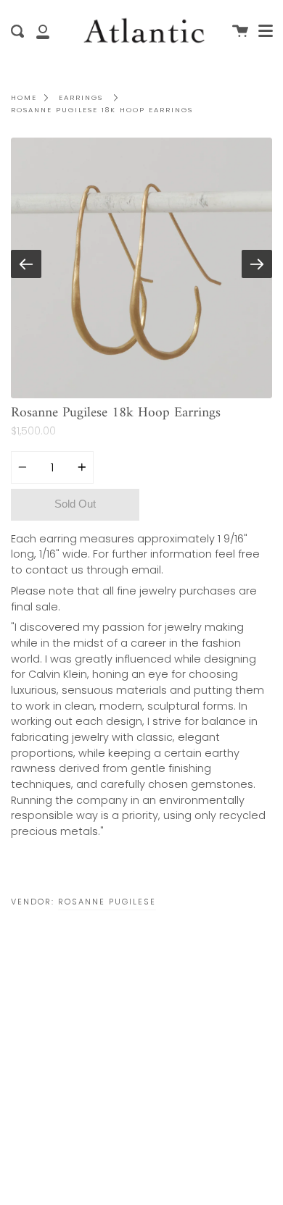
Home (24, 97)
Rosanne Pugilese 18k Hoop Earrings (102, 109)
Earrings (81, 97)
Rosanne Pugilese (107, 901)
